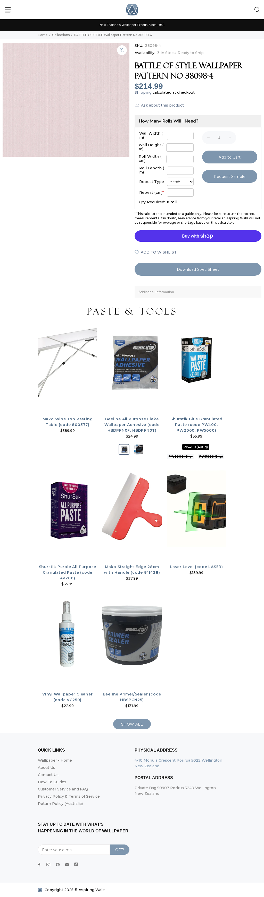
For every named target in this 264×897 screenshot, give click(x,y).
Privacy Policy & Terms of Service (69, 796)
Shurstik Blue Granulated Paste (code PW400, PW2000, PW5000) (196, 425)
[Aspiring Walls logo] (132, 9)
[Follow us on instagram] (48, 864)
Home (43, 35)
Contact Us (48, 774)
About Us (46, 767)
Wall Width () (151, 135)
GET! (119, 850)
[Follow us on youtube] (67, 864)
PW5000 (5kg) (211, 456)
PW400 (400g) (196, 447)
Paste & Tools (132, 311)
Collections (61, 35)
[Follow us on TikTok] (76, 863)
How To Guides (52, 782)
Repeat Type (151, 182)
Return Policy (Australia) (60, 803)
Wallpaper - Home (55, 760)
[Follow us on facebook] (39, 864)
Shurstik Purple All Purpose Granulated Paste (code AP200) (67, 572)
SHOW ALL (132, 724)
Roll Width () (150, 158)
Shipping (143, 92)
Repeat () (151, 192)
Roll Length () (151, 170)
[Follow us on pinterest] (57, 864)
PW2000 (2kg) (181, 456)
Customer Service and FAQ (63, 789)
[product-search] (258, 10)
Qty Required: (152, 202)
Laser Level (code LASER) (196, 566)
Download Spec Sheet (198, 269)
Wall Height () (151, 147)
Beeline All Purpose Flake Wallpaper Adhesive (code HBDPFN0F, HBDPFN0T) (132, 425)
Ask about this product (162, 105)
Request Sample (229, 176)
